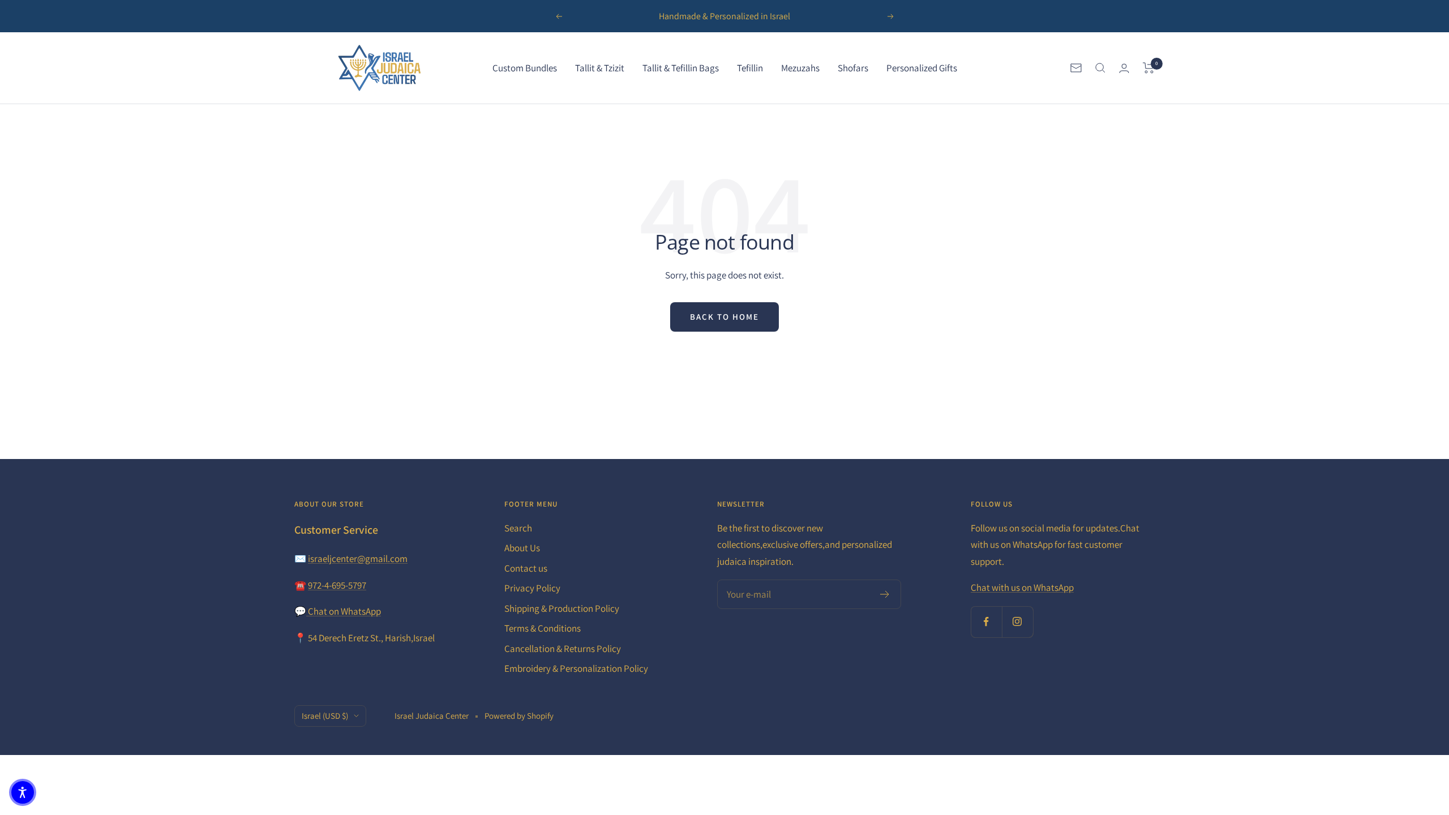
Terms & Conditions (542, 628)
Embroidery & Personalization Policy (576, 668)
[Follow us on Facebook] (986, 621)
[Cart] (1149, 68)
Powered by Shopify (519, 715)
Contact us (525, 568)
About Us (522, 548)
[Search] (1100, 68)
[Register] (885, 594)
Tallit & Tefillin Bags (680, 68)
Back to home (724, 316)
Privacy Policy (532, 588)
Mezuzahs (800, 68)
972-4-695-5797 (337, 585)
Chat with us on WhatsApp (1022, 587)
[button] (22, 792)
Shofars (853, 68)
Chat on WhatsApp (343, 611)
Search (518, 528)
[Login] (1124, 68)
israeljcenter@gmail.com (358, 558)
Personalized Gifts (921, 68)
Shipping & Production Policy (561, 608)
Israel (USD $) (325, 715)
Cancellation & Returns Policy (562, 648)
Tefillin (750, 68)
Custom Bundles (524, 68)
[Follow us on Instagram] (1017, 621)
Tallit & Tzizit (599, 68)
